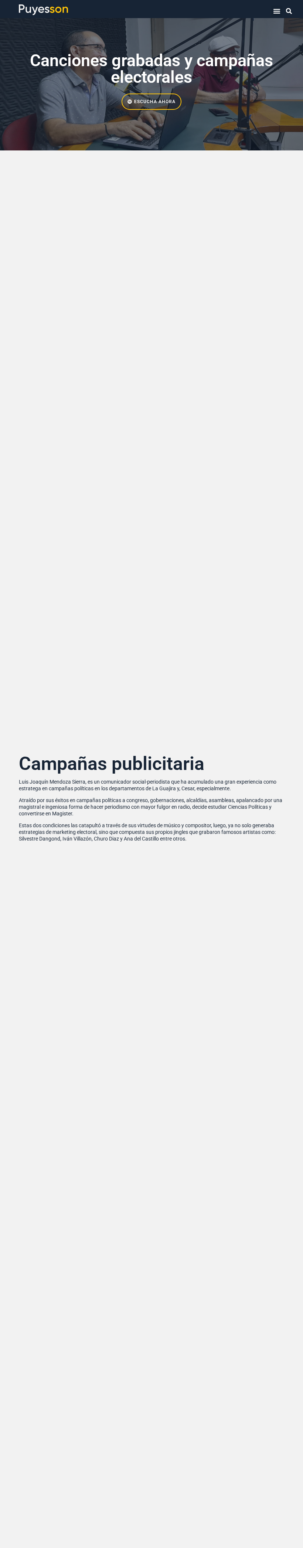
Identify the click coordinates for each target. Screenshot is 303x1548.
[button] (276, 11)
